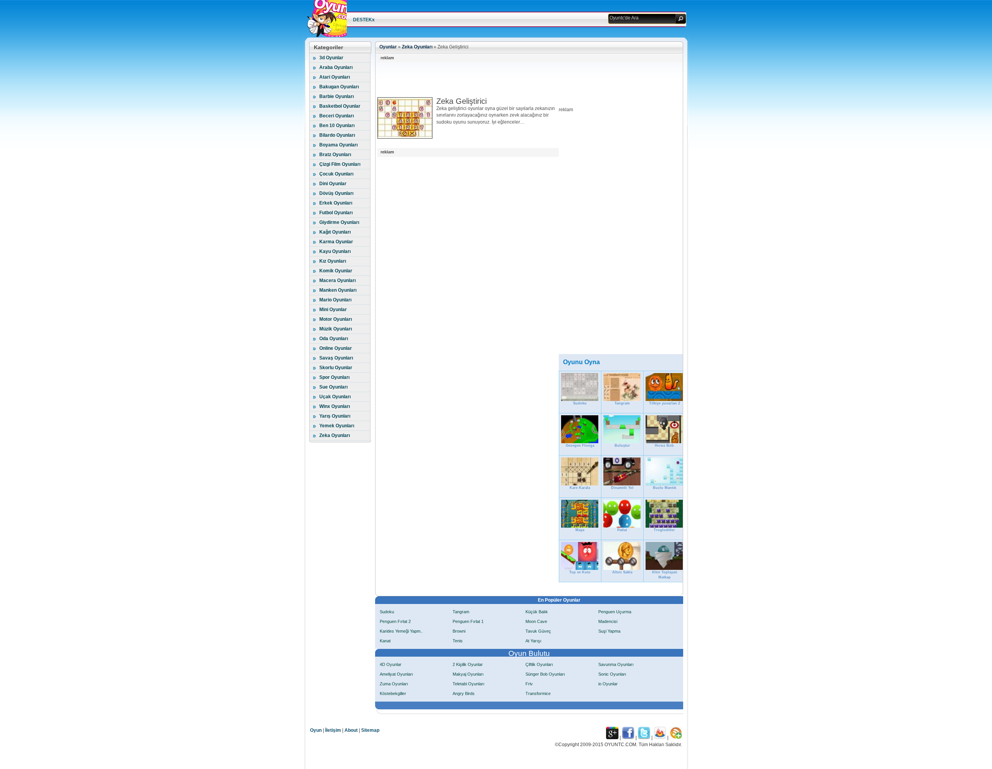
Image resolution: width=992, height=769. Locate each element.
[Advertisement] (518, 79)
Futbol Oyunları (336, 212)
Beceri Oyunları (336, 116)
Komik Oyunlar (335, 271)
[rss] (676, 737)
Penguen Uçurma (614, 611)
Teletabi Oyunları (468, 683)
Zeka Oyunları (334, 435)
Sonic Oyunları (612, 674)
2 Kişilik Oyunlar (468, 664)
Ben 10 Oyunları (337, 125)
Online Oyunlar (335, 348)
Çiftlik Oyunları (539, 664)
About (351, 730)
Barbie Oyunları (336, 96)
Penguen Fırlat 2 (395, 621)
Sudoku (387, 611)
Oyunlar (388, 47)
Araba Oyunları (336, 67)
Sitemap (370, 730)
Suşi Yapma (609, 631)
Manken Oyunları (337, 290)
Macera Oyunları (337, 280)
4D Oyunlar (390, 664)
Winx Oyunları (334, 406)
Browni (459, 631)
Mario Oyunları (335, 300)
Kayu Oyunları (335, 251)
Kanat (385, 640)
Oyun (316, 730)
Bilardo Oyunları (337, 135)
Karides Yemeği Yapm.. (401, 631)
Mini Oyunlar (333, 309)
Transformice (538, 693)
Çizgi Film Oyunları (339, 164)
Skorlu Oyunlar (335, 367)
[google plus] (612, 737)
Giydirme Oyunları (339, 222)
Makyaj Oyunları (468, 674)
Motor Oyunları (335, 319)
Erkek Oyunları (335, 203)
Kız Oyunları (332, 261)
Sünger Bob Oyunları (545, 674)
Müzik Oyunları (335, 329)
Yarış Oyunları (334, 416)
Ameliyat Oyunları (396, 674)
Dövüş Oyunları (336, 193)
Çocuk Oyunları (336, 174)
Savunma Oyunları (616, 664)
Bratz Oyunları (335, 154)
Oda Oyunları (333, 338)
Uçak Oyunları (335, 396)
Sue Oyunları (333, 387)
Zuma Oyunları (394, 683)
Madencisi (607, 621)
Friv (529, 683)
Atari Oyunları (334, 77)
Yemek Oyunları (336, 425)
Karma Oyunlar (336, 241)
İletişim (333, 730)
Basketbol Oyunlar (339, 106)
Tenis (458, 640)
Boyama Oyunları (338, 145)
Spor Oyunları (334, 377)
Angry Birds (464, 693)
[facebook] (628, 737)
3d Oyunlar (331, 57)
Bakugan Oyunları (339, 86)
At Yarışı (533, 640)
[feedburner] (660, 737)
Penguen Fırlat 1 (468, 621)
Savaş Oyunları (336, 358)
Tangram (461, 611)
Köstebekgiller (393, 693)
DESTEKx (364, 19)
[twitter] (644, 737)
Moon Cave (536, 621)
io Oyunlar (608, 683)
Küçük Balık (536, 611)
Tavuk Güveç (538, 631)
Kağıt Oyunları (335, 232)
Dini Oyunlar (332, 183)
